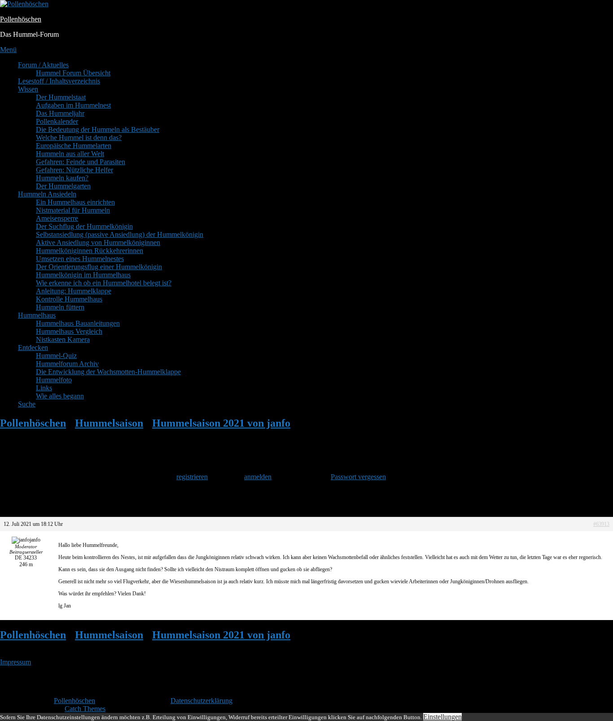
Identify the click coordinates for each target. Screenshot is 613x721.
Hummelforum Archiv (67, 363)
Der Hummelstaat (61, 97)
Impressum (15, 662)
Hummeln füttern (60, 307)
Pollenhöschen (20, 19)
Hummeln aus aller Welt (70, 153)
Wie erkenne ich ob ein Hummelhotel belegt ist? (103, 283)
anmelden (257, 477)
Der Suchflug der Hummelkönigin (84, 226)
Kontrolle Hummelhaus (69, 299)
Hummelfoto (54, 380)
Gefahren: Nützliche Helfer (74, 170)
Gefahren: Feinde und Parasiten (80, 162)
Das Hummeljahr (60, 113)
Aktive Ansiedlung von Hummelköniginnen (98, 242)
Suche (26, 404)
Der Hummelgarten (63, 186)
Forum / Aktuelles (43, 65)
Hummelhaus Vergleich (69, 331)
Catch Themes (85, 708)
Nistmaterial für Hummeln (73, 210)
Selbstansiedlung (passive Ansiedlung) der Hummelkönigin (119, 234)
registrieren (192, 477)
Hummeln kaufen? (62, 178)
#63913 (601, 524)
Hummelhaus (37, 315)
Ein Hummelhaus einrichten (75, 202)
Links (44, 388)
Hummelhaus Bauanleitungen (78, 323)
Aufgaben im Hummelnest (73, 105)
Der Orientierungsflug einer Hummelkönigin (99, 267)
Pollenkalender (57, 121)
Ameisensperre (57, 218)
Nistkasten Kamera (63, 339)
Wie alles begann (60, 396)
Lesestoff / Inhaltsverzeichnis (59, 81)
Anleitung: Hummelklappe (73, 291)
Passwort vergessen (358, 477)
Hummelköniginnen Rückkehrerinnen (89, 250)
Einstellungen (442, 717)
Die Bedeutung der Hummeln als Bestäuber (97, 129)
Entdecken (33, 347)
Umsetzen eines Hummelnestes (80, 258)
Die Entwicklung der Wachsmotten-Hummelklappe (108, 372)
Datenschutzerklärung (201, 700)
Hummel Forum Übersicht (73, 73)
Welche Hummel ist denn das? (79, 137)
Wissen (28, 89)
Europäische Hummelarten (73, 145)
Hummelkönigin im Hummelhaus (83, 275)
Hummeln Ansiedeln (47, 194)
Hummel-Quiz (56, 355)
